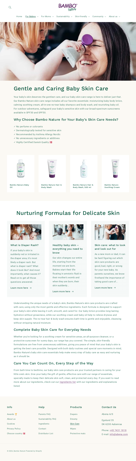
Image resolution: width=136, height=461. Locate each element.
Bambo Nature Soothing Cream (112, 186)
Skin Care (74, 424)
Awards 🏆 (12, 414)
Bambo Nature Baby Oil (19, 186)
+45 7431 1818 (118, 430)
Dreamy (73, 419)
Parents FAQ (44, 414)
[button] (10, 7)
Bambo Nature (19, 451)
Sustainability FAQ (47, 419)
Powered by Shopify (34, 451)
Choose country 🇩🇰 (16, 433)
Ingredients (44, 424)
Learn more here (19, 288)
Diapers (73, 414)
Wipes (73, 429)
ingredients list (68, 382)
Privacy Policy (14, 429)
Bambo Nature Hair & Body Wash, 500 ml (83, 186)
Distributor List (46, 433)
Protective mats (77, 433)
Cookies (11, 424)
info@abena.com (119, 434)
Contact (42, 429)
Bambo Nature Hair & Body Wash (51, 186)
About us (11, 419)
